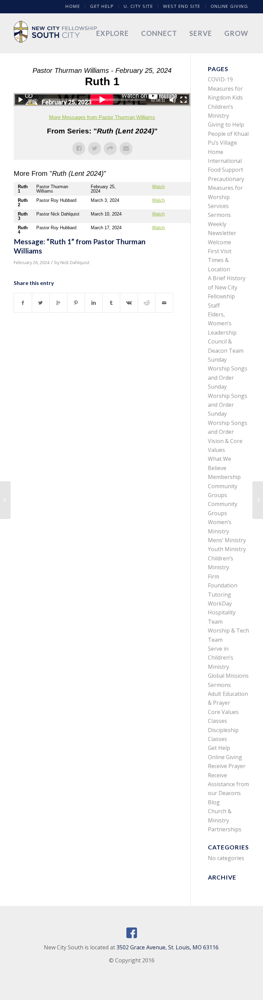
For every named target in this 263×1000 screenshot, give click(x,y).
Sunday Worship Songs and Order (227, 368)
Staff (214, 305)
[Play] (20, 99)
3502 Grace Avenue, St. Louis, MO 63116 (167, 947)
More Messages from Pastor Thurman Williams (102, 117)
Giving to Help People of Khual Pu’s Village (228, 133)
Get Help (102, 6)
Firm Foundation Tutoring (222, 585)
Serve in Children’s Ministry (220, 658)
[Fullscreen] (183, 99)
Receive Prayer (227, 766)
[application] (102, 99)
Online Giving (229, 6)
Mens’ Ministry (227, 540)
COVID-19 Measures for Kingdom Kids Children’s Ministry (225, 97)
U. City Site (138, 6)
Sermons (219, 215)
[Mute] (172, 99)
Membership (224, 477)
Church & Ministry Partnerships (224, 820)
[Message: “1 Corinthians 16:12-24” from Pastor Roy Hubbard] (5, 500)
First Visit (219, 251)
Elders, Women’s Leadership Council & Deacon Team (225, 332)
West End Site (182, 6)
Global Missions (228, 675)
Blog (214, 802)
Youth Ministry (227, 549)
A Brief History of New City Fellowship (227, 287)
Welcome (219, 242)
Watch (158, 186)
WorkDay (220, 603)
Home (72, 6)
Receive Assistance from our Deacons (228, 784)
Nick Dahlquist (74, 262)
